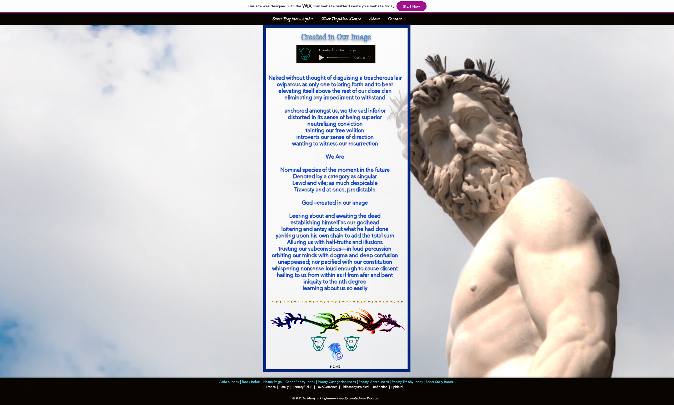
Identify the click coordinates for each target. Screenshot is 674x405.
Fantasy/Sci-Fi (302, 387)
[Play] (321, 57)
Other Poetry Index (300, 382)
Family (284, 387)
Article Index (229, 382)
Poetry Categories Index (336, 382)
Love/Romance (327, 387)
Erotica (270, 387)
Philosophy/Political (355, 387)
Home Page (272, 382)
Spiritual (397, 387)
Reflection (380, 387)
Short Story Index (440, 382)
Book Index (252, 382)
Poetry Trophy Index (407, 382)
